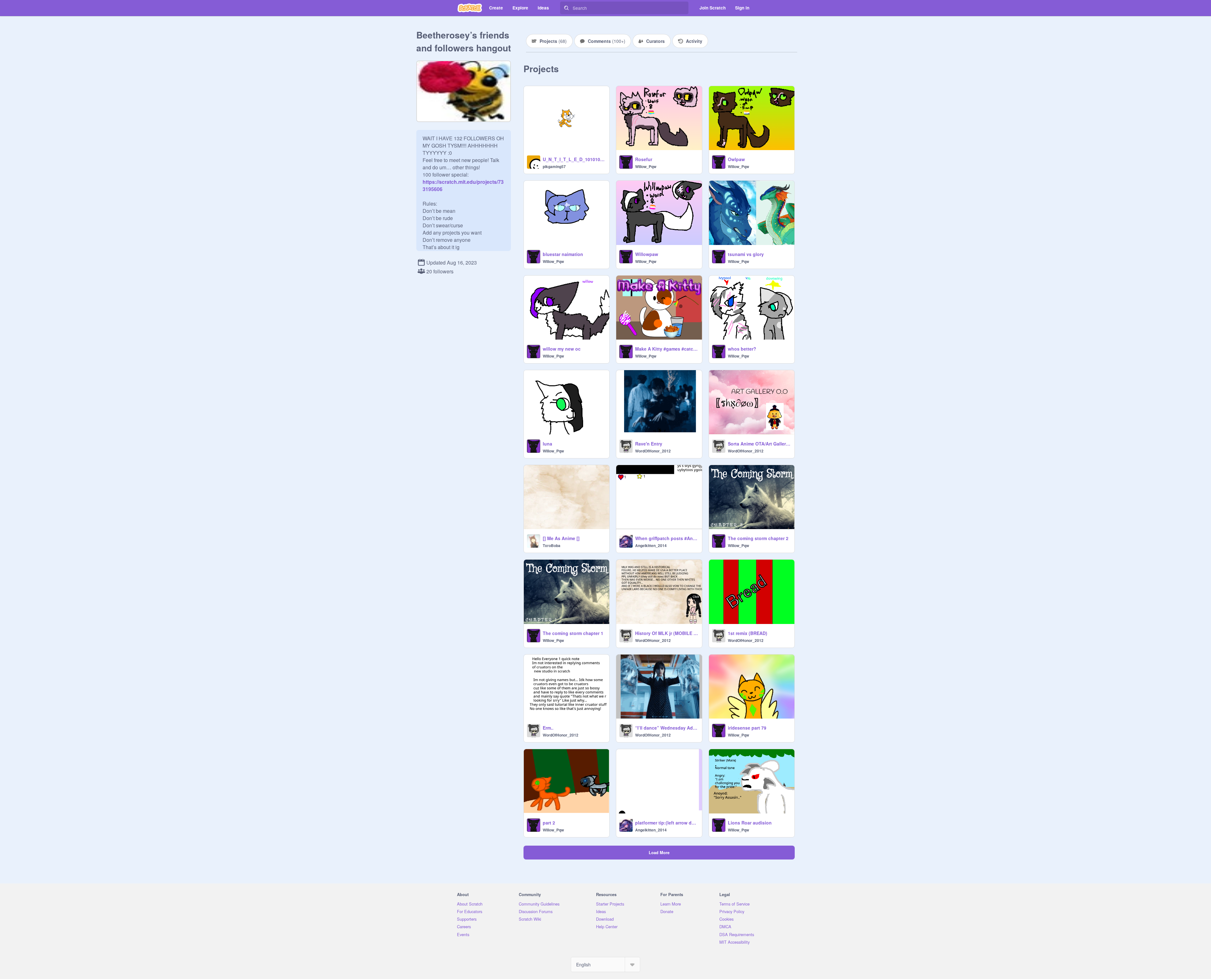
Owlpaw (736, 159)
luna (547, 443)
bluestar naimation (563, 254)
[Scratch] (470, 8)
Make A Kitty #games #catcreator (666, 349)
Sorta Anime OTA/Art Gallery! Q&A (759, 443)
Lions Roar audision (750, 822)
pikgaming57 (554, 166)
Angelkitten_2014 (651, 545)
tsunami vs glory (746, 254)
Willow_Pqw (645, 166)
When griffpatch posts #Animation (666, 538)
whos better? (742, 349)
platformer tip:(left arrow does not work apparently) (666, 822)
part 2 (549, 822)
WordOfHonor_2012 (653, 451)
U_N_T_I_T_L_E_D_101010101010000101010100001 (574, 159)
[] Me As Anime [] (561, 538)
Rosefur (643, 159)
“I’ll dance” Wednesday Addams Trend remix (666, 728)
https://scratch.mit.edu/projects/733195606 (463, 182)
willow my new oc (562, 349)
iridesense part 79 (747, 728)
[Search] (566, 8)
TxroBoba (551, 545)
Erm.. (548, 728)
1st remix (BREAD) (747, 633)
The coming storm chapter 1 (573, 633)
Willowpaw (646, 254)
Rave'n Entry (648, 443)
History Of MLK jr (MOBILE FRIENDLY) (666, 633)
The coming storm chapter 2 (758, 538)
